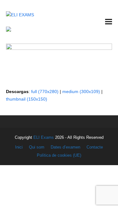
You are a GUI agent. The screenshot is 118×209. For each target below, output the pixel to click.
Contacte (95, 147)
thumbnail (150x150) (26, 99)
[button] (108, 21)
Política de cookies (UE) (59, 155)
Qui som (36, 147)
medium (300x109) (81, 91)
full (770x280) (45, 91)
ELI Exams (43, 137)
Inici (19, 147)
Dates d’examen (65, 147)
